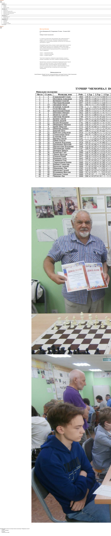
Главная (3, 529)
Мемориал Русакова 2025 (7, 11)
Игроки (3, 4)
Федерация (4, 19)
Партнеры (5, 21)
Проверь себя (5, 17)
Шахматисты (5, 10)
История (3, 8)
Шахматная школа (6, 16)
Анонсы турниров (5, 530)
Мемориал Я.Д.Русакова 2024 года (9, 12)
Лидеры (4, 5)
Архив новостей (6, 14)
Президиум (5, 20)
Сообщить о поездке (7, 23)
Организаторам (6, 22)
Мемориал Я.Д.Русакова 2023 (8, 13)
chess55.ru (2, 0)
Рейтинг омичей (6, 7)
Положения (4, 24)
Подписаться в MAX (5, 532)
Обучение (4, 15)
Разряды (4, 6)
